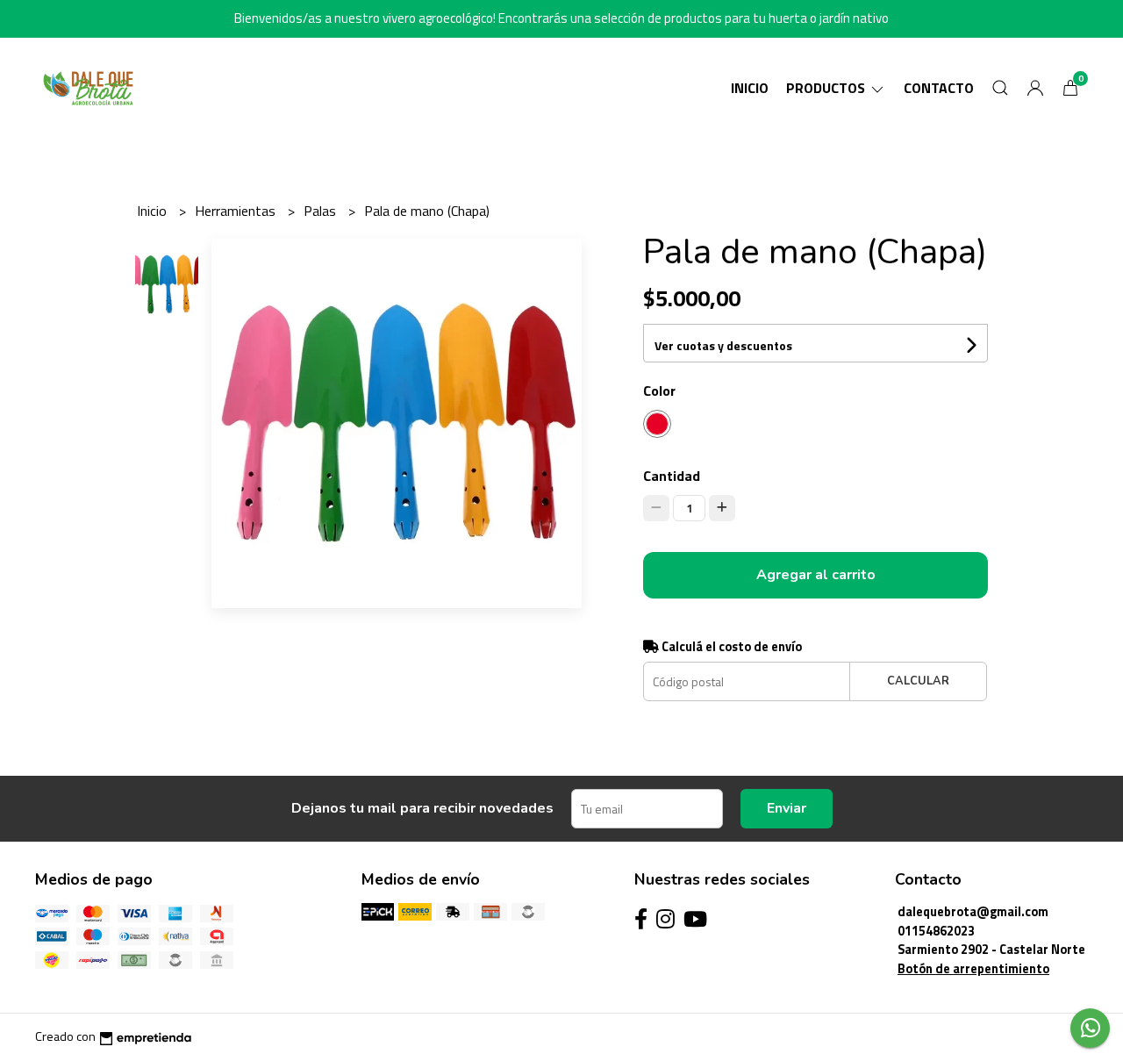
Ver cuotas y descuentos (723, 345)
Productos (827, 87)
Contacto (939, 87)
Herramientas (237, 210)
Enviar (786, 808)
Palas (322, 210)
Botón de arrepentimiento (973, 969)
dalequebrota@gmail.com (973, 911)
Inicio (750, 87)
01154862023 (936, 931)
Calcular (918, 681)
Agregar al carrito (816, 574)
